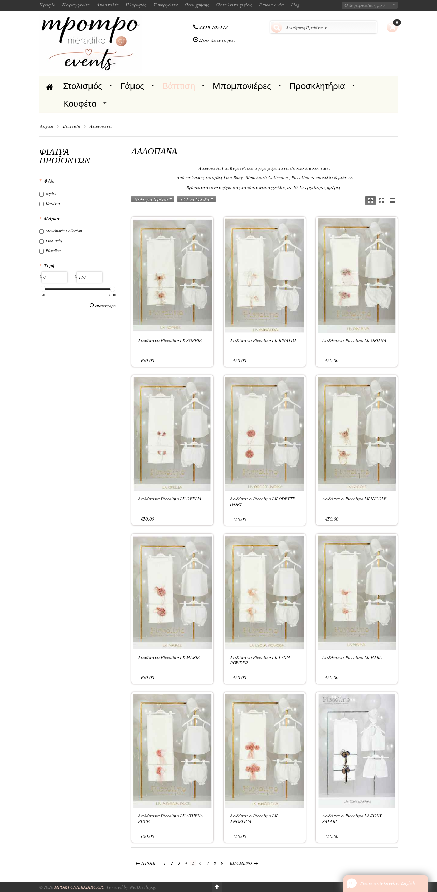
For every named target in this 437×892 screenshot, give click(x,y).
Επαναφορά (105, 305)
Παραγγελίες (75, 5)
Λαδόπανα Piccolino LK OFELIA (169, 498)
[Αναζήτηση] (276, 27)
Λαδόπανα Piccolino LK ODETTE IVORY (262, 501)
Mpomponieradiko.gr (78, 887)
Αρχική (46, 126)
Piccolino (53, 250)
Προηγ (146, 863)
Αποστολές (107, 5)
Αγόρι (51, 193)
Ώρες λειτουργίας (234, 5)
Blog (295, 5)
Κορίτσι (53, 203)
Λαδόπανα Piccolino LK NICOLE (354, 498)
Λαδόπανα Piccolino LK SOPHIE (170, 340)
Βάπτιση (178, 86)
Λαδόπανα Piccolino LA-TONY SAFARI (352, 818)
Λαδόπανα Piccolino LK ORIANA (354, 340)
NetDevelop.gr (143, 887)
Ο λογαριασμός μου (364, 5)
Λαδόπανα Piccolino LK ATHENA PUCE (170, 818)
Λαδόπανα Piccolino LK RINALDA (263, 340)
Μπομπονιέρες (242, 86)
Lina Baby (54, 240)
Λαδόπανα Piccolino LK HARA (352, 657)
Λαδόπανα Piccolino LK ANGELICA (254, 818)
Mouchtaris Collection (64, 230)
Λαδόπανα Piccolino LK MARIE (169, 657)
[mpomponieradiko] (90, 43)
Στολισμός (82, 86)
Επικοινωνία (271, 5)
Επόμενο (244, 863)
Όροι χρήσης (197, 5)
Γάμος (132, 86)
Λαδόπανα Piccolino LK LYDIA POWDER (260, 660)
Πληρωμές (136, 5)
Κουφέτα (80, 104)
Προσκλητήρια (317, 86)
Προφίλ (47, 5)
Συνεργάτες (165, 5)
